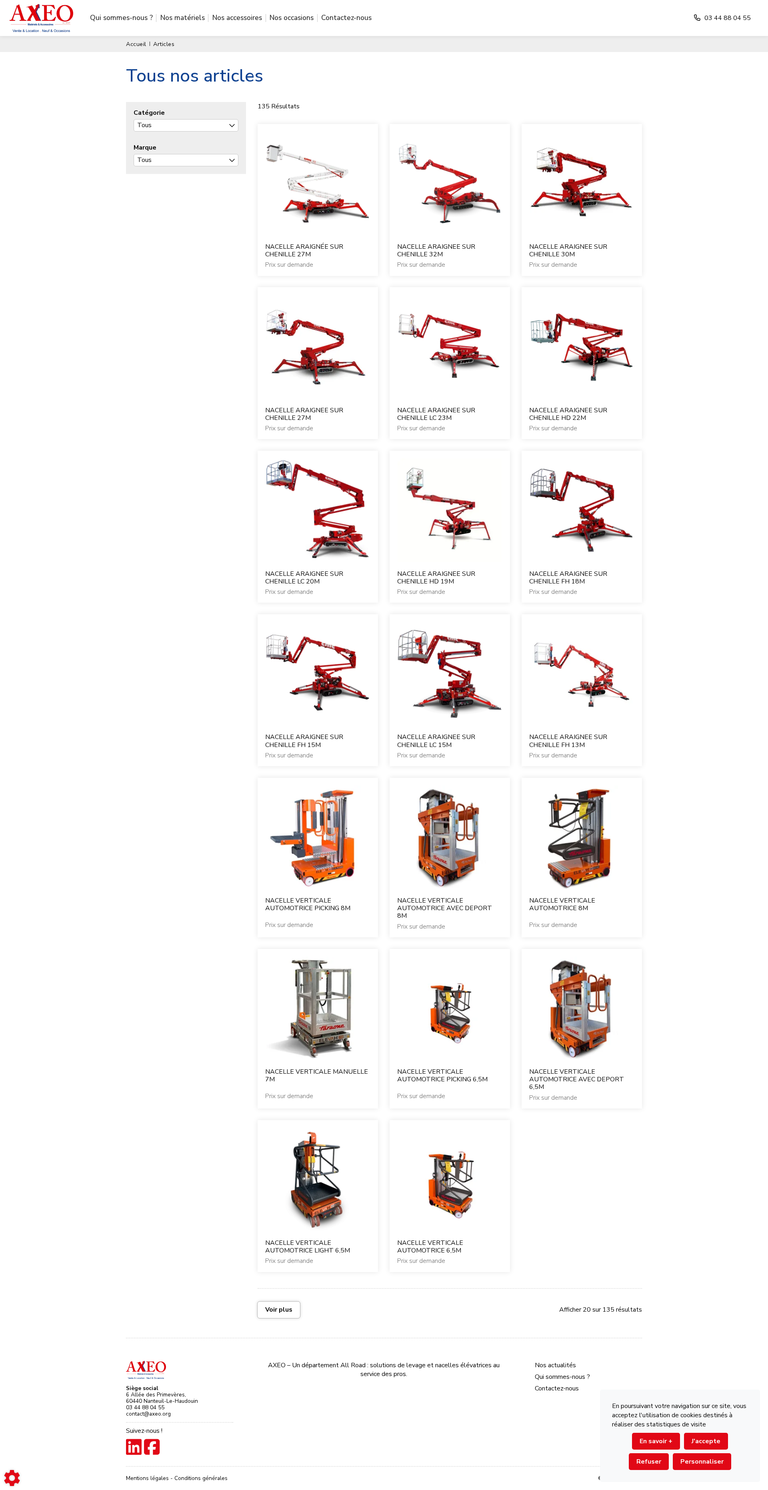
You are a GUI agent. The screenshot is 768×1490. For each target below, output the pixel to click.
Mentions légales (148, 1478)
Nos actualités (555, 1365)
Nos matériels (182, 17)
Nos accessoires (237, 17)
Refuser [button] (648, 1461)
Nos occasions (292, 17)
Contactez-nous (346, 17)
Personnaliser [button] (702, 1461)
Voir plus (278, 1309)
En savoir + (656, 1441)
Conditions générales (201, 1478)
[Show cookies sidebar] (12, 1478)
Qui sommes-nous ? (121, 17)
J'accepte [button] (706, 1441)
